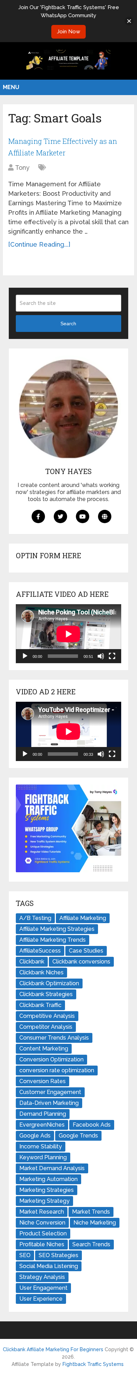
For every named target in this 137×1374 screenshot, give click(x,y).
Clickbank (31, 961)
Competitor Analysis (45, 1026)
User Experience (41, 1298)
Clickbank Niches (41, 972)
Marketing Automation (48, 1179)
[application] (68, 633)
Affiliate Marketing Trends (52, 939)
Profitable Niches (41, 1244)
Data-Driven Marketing (49, 1103)
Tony (22, 167)
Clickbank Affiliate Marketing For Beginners (53, 1349)
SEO (25, 1255)
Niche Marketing (94, 1222)
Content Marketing (43, 1048)
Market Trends (91, 1211)
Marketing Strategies (46, 1190)
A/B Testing (35, 918)
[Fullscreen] (112, 656)
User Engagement (43, 1288)
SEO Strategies (58, 1255)
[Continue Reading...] (39, 244)
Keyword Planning (43, 1157)
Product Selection (43, 1233)
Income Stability (40, 1146)
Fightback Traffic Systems (93, 1364)
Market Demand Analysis (52, 1168)
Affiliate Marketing (82, 918)
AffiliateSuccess (40, 950)
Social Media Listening (48, 1266)
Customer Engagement (50, 1092)
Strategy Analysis (42, 1277)
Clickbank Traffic (40, 1005)
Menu (11, 87)
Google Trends (78, 1135)
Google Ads (35, 1135)
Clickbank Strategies (46, 994)
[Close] (129, 20)
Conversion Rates (42, 1081)
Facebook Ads (92, 1124)
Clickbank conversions (81, 961)
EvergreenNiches (42, 1124)
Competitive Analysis (47, 1016)
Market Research (41, 1211)
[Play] (24, 656)
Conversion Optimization (51, 1059)
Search (68, 323)
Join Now (68, 31)
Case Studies (86, 950)
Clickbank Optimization (49, 983)
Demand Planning (42, 1113)
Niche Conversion (42, 1222)
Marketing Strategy (44, 1201)
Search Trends (91, 1244)
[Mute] (100, 656)
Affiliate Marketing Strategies (56, 929)
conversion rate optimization (56, 1070)
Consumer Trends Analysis (54, 1037)
